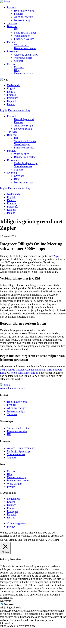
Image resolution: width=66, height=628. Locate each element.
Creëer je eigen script (25, 54)
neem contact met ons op (24, 372)
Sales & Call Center (25, 32)
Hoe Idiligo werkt (24, 10)
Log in (3, 110)
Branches (12, 26)
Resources (12, 51)
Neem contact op (23, 73)
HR (16, 29)
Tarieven (12, 23)
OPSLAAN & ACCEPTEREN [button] (17, 626)
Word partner (21, 45)
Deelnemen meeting (19, 110)
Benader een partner (25, 48)
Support (18, 60)
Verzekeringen (22, 35)
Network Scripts (23, 20)
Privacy (11, 486)
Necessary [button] (5, 600)
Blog (17, 70)
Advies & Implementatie (20, 448)
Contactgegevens (16, 523)
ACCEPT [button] (53, 539)
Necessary (10, 604)
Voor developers (23, 57)
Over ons (12, 64)
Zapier (57, 256)
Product (11, 7)
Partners (11, 42)
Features (18, 13)
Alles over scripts (23, 16)
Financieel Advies (24, 38)
